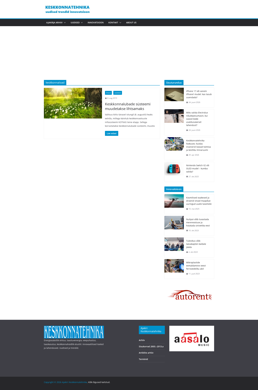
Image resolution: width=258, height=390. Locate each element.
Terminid (143, 359)
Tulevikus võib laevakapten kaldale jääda (196, 243)
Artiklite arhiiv (146, 352)
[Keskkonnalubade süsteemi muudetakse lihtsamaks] (73, 103)
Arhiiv (142, 340)
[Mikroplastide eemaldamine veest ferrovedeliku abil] (174, 269)
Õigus (108, 93)
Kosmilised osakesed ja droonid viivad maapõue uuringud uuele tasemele (199, 200)
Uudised (75, 22)
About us (131, 22)
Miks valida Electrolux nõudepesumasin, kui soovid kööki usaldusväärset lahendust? (197, 119)
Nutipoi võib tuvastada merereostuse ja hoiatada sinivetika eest (198, 222)
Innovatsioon (96, 22)
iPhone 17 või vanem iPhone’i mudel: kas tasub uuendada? (199, 94)
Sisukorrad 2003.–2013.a (151, 346)
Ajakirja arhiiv (54, 22)
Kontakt (113, 22)
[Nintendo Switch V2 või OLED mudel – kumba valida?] (174, 172)
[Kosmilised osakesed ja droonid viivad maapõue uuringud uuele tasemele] (174, 204)
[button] (64, 22)
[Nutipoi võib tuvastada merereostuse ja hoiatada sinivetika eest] (174, 226)
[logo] (74, 327)
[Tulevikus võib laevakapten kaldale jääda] (174, 247)
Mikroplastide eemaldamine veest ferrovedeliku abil (196, 265)
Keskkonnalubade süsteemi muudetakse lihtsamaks (127, 106)
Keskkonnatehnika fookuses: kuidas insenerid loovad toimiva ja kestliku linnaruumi (198, 145)
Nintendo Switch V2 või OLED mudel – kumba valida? (197, 168)
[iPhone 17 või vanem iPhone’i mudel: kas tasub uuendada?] (174, 98)
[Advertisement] (129, 57)
